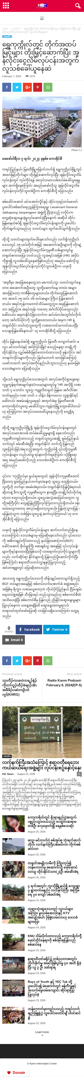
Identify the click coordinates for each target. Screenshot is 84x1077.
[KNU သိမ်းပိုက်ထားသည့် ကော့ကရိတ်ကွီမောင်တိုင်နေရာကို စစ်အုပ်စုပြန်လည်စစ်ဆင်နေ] (13, 942)
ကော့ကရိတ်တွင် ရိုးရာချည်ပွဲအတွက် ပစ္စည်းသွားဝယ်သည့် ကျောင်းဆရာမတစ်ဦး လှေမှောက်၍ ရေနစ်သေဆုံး (52, 821)
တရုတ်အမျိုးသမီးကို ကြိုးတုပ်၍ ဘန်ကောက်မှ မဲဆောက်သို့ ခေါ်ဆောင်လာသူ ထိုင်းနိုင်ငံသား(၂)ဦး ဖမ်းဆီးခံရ (53, 867)
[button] (77, 6)
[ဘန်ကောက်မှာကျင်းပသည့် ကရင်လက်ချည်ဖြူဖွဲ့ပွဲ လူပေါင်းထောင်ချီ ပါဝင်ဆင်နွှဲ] (13, 1015)
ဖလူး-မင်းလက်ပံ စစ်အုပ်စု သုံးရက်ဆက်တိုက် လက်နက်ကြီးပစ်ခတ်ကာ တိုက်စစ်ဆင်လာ (54, 844)
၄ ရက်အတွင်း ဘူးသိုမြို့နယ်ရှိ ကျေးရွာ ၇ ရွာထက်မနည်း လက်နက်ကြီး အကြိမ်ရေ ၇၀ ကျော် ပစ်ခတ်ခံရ (54, 890)
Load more (42, 1032)
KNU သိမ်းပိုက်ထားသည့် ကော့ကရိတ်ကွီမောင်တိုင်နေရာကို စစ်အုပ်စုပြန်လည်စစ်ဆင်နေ (55, 940)
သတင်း (16, 28)
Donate (19, 1073)
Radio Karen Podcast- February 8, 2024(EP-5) (64, 682)
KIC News (8, 774)
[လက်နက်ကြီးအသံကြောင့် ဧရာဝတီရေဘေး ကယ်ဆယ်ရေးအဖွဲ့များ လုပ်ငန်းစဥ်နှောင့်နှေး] (42, 732)
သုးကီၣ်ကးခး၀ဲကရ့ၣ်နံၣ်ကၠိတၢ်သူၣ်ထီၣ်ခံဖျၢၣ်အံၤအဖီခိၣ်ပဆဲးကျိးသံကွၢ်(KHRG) (19, 687)
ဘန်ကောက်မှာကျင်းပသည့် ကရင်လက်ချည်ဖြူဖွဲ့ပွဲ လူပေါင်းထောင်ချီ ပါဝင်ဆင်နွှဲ (54, 1013)
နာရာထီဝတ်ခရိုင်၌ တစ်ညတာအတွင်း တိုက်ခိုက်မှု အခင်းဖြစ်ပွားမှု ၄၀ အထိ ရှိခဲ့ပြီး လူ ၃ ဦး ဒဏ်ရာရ (54, 963)
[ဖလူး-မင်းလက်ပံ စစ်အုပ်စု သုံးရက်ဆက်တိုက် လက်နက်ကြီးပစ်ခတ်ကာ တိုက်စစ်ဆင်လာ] (13, 846)
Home (5, 28)
